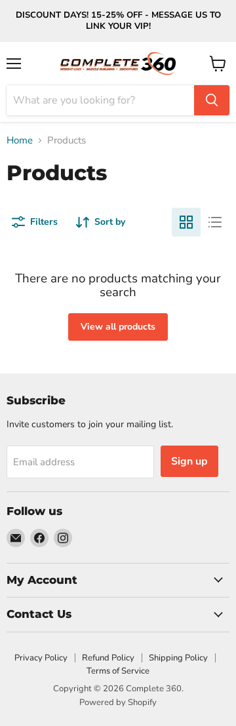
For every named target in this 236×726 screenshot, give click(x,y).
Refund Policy (108, 658)
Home (20, 140)
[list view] (215, 222)
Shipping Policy (178, 658)
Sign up (189, 461)
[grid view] (186, 222)
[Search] (211, 100)
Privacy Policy (41, 658)
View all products (118, 326)
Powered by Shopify (118, 702)
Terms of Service (118, 671)
